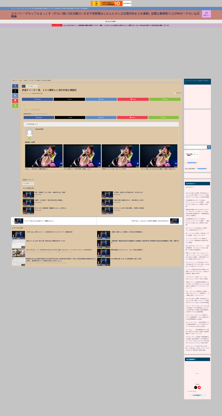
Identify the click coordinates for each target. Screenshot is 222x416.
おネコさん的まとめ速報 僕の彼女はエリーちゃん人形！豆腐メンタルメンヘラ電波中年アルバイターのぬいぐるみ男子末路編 (197, 195)
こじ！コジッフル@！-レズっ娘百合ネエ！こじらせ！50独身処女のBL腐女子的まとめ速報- (197, 240)
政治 (23, 86)
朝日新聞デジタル (32, 86)
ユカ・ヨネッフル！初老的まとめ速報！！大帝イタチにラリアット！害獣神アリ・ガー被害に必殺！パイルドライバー (197, 293)
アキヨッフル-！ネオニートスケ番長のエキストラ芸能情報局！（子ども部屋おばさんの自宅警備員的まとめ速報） (197, 317)
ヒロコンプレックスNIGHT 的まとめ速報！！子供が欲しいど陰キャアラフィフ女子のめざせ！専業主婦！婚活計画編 (197, 348)
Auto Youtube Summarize (39, 113)
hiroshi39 (178, 92)
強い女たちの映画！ (111, 21)
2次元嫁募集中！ (197, 395)
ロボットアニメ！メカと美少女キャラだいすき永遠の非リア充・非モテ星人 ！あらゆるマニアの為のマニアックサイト (197, 264)
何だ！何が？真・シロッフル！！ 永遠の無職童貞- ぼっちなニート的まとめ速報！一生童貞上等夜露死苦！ (197, 247)
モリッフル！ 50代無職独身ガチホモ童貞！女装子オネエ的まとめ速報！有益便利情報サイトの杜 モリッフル (197, 331)
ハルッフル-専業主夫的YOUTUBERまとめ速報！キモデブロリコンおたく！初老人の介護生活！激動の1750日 (197, 271)
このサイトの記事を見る (32, 109)
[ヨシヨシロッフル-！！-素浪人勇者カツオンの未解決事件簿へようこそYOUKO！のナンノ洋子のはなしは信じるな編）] (197, 324)
